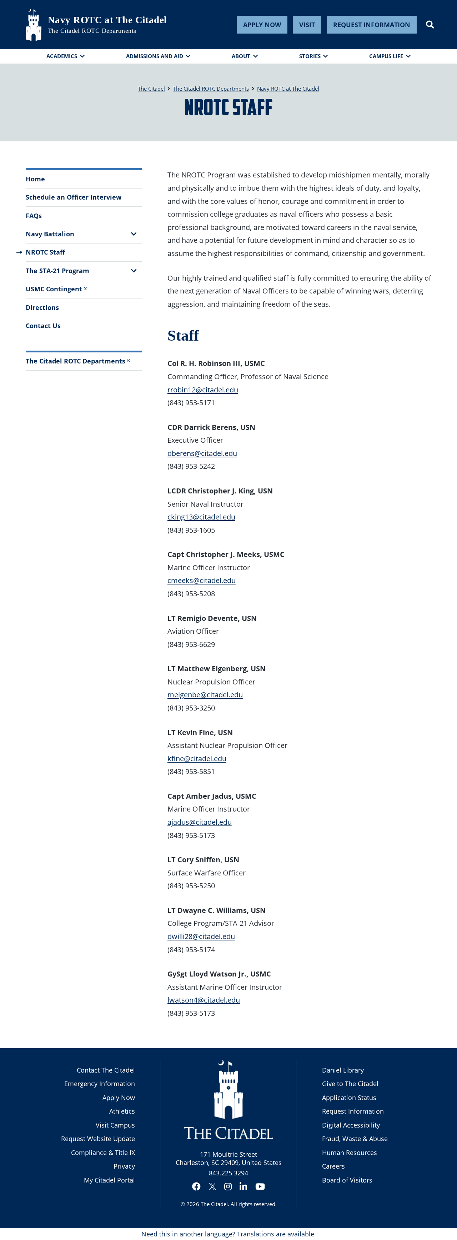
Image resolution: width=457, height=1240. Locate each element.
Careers (333, 1166)
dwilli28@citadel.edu (201, 936)
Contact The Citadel (106, 1070)
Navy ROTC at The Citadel (107, 20)
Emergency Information (99, 1083)
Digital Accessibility (351, 1125)
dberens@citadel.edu (202, 453)
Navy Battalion (50, 234)
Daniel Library (343, 1070)
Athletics (122, 1111)
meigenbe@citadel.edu (205, 694)
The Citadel (214, 1204)
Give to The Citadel (350, 1083)
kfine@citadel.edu (196, 758)
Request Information (371, 24)
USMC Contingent (54, 289)
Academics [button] (61, 56)
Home (35, 179)
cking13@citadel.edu (201, 517)
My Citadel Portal (109, 1180)
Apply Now (262, 24)
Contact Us (43, 325)
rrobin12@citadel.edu (202, 390)
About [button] (241, 56)
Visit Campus (115, 1125)
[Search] (430, 24)
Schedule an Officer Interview (73, 197)
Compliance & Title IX (103, 1152)
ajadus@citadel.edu (199, 822)
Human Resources (349, 1152)
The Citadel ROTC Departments (92, 30)
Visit (307, 24)
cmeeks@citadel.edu (201, 580)
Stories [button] (310, 56)
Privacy (124, 1166)
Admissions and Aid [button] (154, 56)
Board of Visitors (347, 1180)
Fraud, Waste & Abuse (355, 1138)
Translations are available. (276, 1234)
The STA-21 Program (57, 270)
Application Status (349, 1097)
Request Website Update (98, 1138)
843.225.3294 (228, 1173)
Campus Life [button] (386, 56)
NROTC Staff (45, 252)
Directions (42, 307)
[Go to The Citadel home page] (33, 25)
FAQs (34, 215)
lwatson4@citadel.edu (203, 1000)
